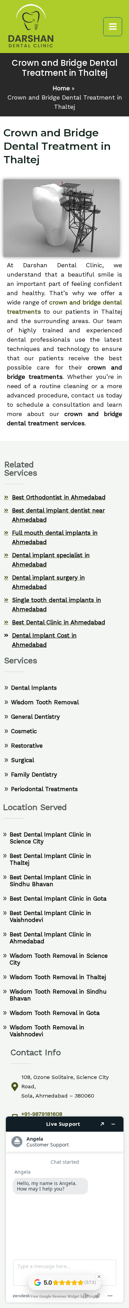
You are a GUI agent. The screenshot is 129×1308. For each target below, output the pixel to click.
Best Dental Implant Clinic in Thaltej (50, 859)
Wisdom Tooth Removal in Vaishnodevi (47, 1031)
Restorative (27, 745)
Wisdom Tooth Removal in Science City (59, 959)
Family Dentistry (34, 774)
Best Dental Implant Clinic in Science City (50, 838)
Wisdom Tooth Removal (45, 702)
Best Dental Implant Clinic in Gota (58, 898)
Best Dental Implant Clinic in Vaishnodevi (50, 916)
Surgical (22, 760)
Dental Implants (34, 687)
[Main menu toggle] (112, 26)
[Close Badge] (99, 1276)
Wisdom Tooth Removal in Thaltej (58, 977)
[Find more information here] (64, 1209)
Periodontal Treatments (44, 789)
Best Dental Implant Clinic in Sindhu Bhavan (50, 880)
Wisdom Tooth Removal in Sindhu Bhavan (58, 995)
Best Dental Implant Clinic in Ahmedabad (50, 938)
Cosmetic (24, 731)
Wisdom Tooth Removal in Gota (55, 1012)
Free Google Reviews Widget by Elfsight (64, 1296)
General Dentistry (35, 716)
